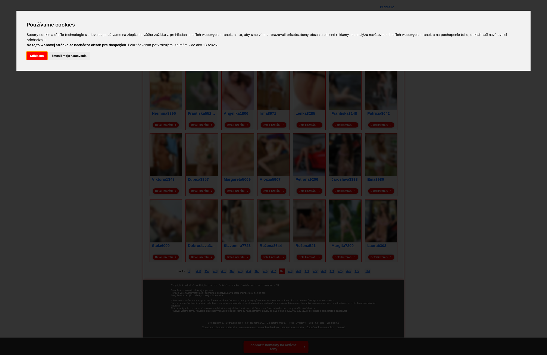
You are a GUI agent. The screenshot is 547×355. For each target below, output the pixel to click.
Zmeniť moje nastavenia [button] (69, 55)
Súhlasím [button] (37, 55)
